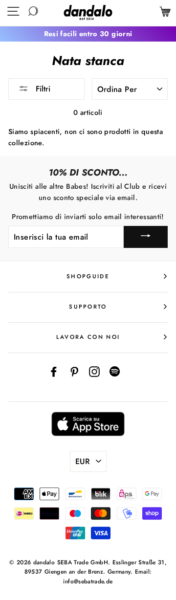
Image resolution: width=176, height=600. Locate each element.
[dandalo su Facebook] (53, 371)
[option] (88, 34)
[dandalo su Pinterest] (74, 371)
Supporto (88, 307)
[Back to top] (146, 570)
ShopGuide (88, 276)
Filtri (41, 88)
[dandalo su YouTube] (115, 371)
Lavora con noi (88, 337)
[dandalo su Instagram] (94, 371)
